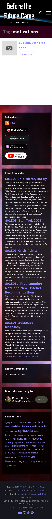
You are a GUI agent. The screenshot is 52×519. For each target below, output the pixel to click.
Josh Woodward (40, 490)
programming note (21, 445)
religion (41, 446)
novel (27, 442)
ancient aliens (25, 422)
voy (6, 465)
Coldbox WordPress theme (21, 507)
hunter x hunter (37, 435)
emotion (13, 431)
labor (26, 438)
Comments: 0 (26, 55)
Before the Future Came (34, 487)
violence (41, 461)
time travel (26, 457)
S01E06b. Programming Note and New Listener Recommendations (23, 288)
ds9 (6, 431)
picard (8, 446)
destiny (25, 425)
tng (33, 461)
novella (33, 442)
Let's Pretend (23, 490)
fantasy (9, 435)
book (40, 422)
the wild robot (11, 457)
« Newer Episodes (13, 356)
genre (20, 435)
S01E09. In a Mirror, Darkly (26, 179)
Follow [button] (41, 399)
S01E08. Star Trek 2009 (32, 44)
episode (25, 430)
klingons (18, 438)
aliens (14, 422)
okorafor (41, 442)
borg (7, 426)
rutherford (26, 449)
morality (9, 442)
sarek (34, 449)
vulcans (13, 465)
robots (8, 449)
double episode (38, 425)
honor (26, 435)
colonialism (15, 426)
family (36, 431)
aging (7, 422)
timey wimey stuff (17, 461)
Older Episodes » (30, 356)
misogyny (36, 438)
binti (35, 422)
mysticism (19, 442)
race (34, 445)
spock (42, 449)
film (15, 435)
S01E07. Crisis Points (21, 251)
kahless (8, 439)
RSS (12, 123)
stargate (10, 452)
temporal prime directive (27, 453)
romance (16, 449)
